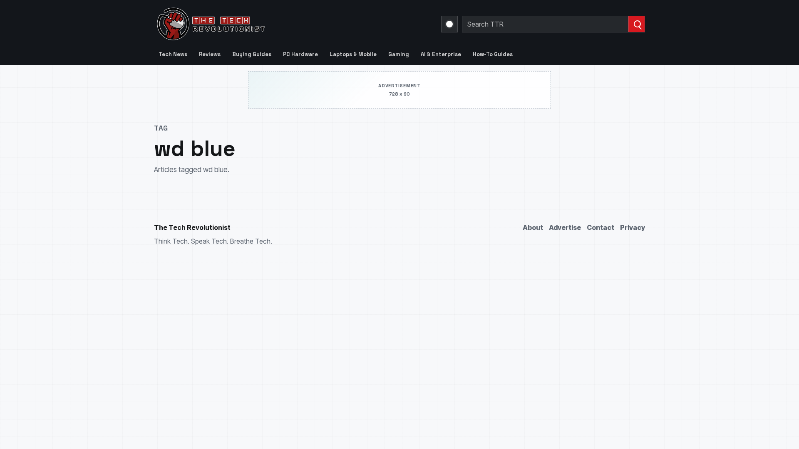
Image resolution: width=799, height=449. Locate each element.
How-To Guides (493, 54)
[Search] (636, 24)
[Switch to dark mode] (449, 24)
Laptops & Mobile (353, 54)
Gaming (398, 54)
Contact (600, 227)
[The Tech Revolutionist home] (270, 24)
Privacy (632, 227)
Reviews (210, 54)
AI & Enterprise (441, 54)
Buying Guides (251, 54)
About (533, 227)
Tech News (173, 54)
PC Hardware (300, 54)
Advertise (565, 227)
